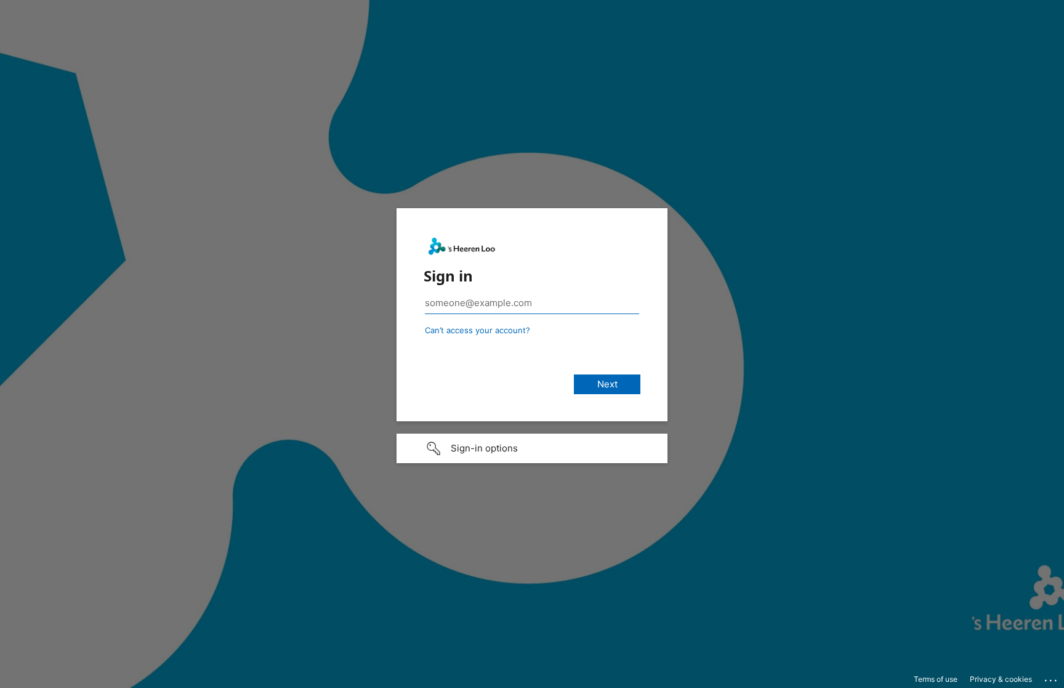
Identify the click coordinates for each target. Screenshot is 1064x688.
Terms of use (935, 679)
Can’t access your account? (477, 330)
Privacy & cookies (1001, 679)
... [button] (1051, 677)
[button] (532, 448)
